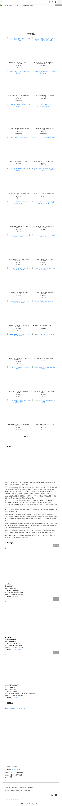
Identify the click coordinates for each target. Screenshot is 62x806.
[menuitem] (25, 436)
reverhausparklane (17, 649)
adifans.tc (15, 697)
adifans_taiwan (16, 769)
